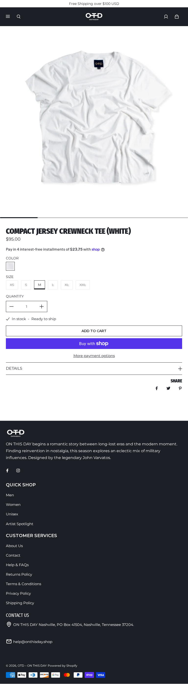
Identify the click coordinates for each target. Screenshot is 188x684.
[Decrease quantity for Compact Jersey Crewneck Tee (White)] (11, 306)
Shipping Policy (20, 603)
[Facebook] (7, 470)
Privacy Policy (18, 593)
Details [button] (14, 368)
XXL (83, 285)
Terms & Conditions (23, 584)
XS (12, 285)
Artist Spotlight (19, 523)
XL (67, 285)
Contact (13, 555)
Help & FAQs (17, 564)
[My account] (166, 16)
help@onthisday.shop (32, 641)
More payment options (94, 355)
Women (13, 504)
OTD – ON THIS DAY (32, 665)
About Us (14, 545)
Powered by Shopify (62, 665)
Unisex (12, 514)
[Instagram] (18, 470)
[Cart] (176, 16)
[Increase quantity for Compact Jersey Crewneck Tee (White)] (41, 306)
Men (10, 495)
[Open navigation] (11, 16)
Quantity (15, 296)
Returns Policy (19, 574)
